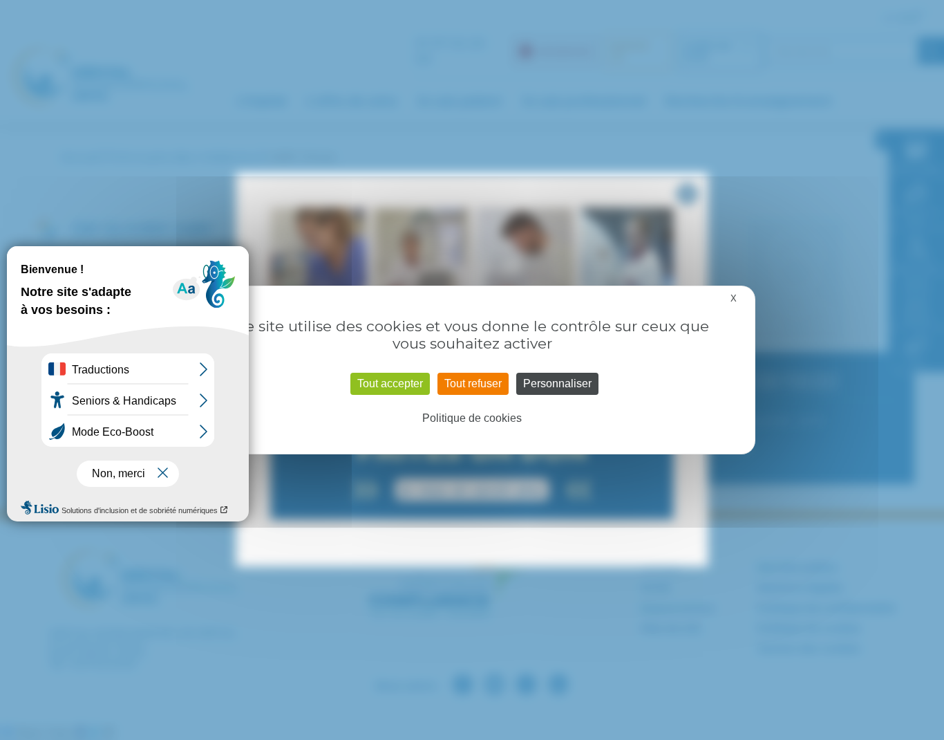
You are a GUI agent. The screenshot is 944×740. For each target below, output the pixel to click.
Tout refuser (473, 383)
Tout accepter (390, 383)
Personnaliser (557, 383)
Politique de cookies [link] (472, 418)
